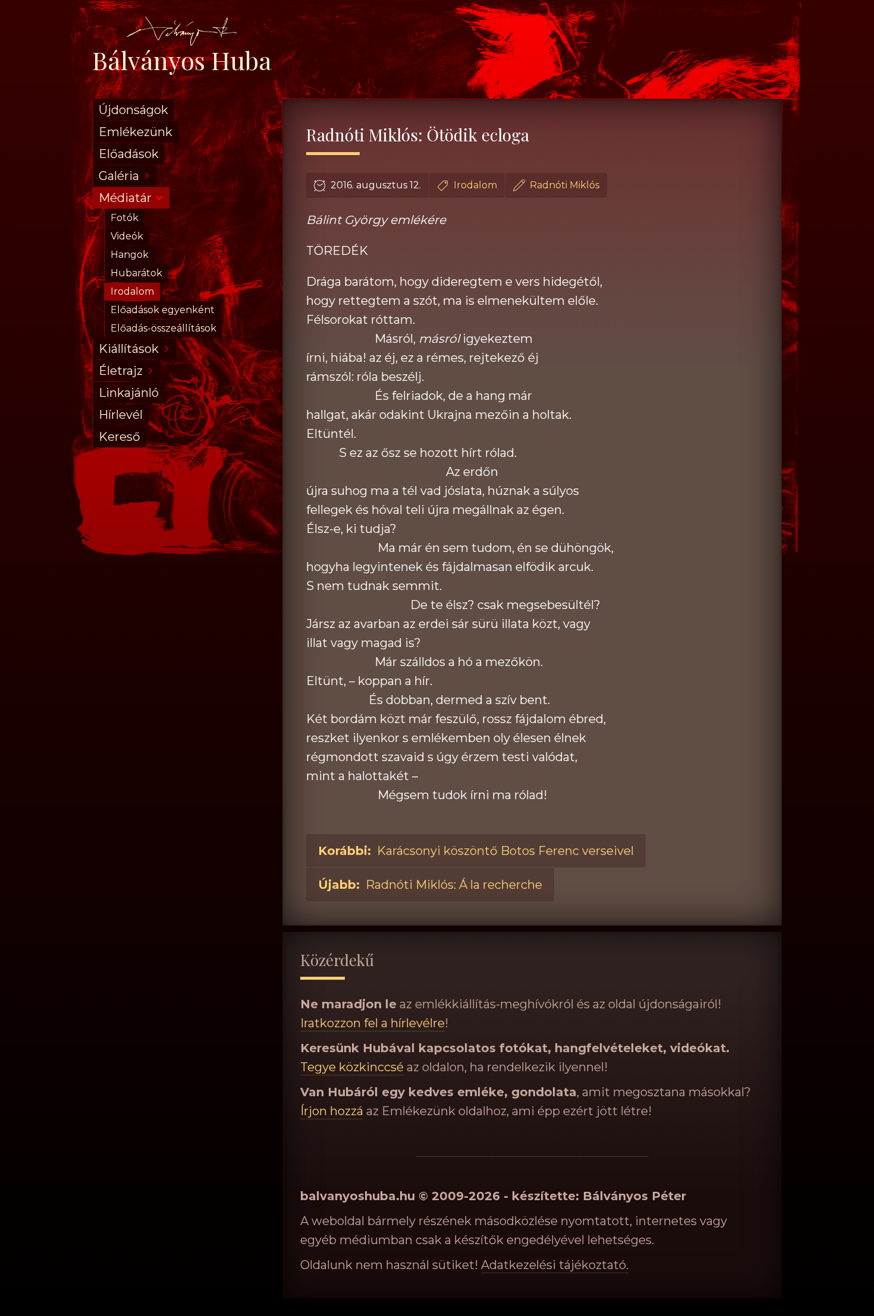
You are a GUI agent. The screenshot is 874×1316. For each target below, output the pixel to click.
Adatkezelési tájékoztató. (554, 1265)
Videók (127, 236)
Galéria (119, 176)
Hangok (130, 254)
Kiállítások (129, 349)
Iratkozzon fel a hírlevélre (372, 1023)
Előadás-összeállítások (163, 328)
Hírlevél (121, 415)
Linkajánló (129, 393)
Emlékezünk (135, 132)
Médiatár (125, 198)
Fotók (125, 217)
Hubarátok (136, 273)
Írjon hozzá (331, 1111)
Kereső (119, 437)
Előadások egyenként (163, 309)
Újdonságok (133, 110)
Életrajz (121, 371)
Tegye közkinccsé (352, 1067)
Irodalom (132, 291)
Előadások (129, 154)
